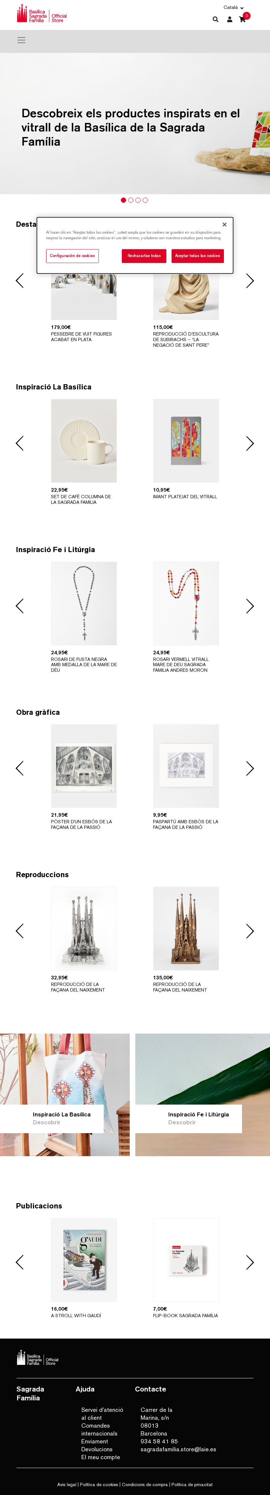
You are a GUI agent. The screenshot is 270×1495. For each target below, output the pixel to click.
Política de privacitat (192, 1484)
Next (250, 281)
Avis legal (66, 1484)
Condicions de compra (145, 1484)
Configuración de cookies (72, 256)
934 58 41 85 (159, 1441)
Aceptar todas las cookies (197, 256)
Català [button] (231, 7)
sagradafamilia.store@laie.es (162, 1449)
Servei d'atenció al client (102, 1413)
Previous (20, 281)
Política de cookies (99, 1484)
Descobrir (47, 1122)
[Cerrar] (224, 225)
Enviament (94, 1441)
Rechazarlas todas (144, 256)
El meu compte (100, 1457)
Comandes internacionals (99, 1429)
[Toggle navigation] (21, 40)
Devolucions (97, 1449)
